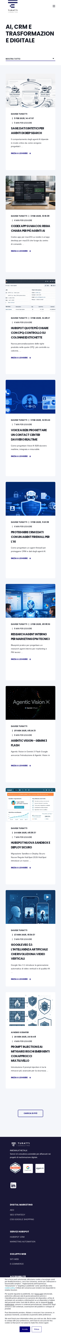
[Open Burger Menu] (54, 6)
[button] (30, 1113)
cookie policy (10, 1288)
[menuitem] (12, 1210)
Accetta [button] (25, 1329)
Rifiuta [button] (36, 1329)
